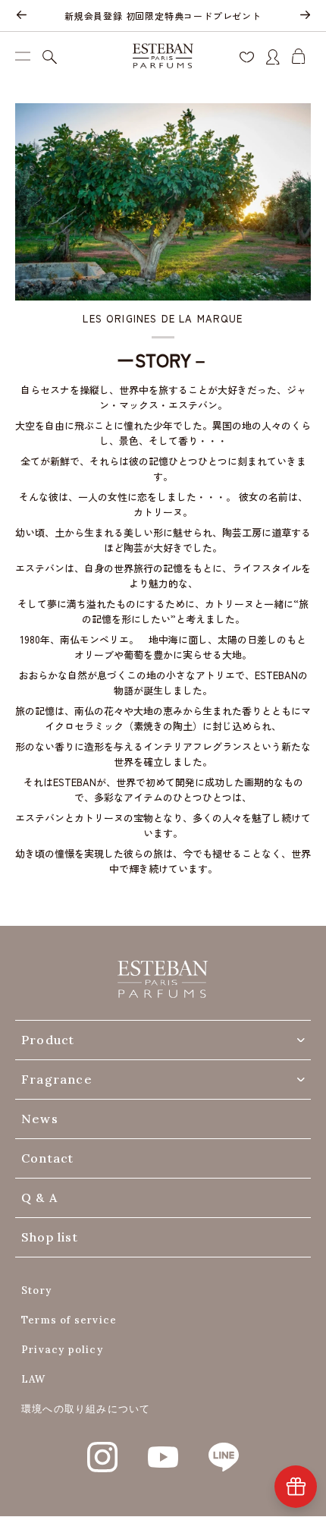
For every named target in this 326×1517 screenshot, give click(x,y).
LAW (33, 1379)
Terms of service (69, 1320)
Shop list (49, 1237)
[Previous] (21, 16)
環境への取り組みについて (85, 1408)
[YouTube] (163, 1449)
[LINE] (223, 1449)
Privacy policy (62, 1349)
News (39, 1118)
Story (36, 1290)
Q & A (39, 1197)
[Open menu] (22, 56)
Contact (47, 1158)
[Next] (304, 16)
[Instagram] (102, 1449)
